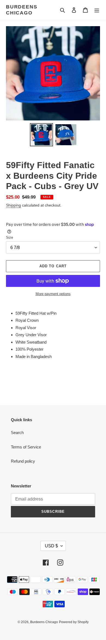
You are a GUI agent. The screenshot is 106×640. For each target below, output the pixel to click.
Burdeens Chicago (21, 10)
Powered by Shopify (74, 622)
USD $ (51, 546)
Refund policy (23, 461)
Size (9, 237)
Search (17, 432)
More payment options (53, 294)
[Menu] (96, 10)
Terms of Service (26, 447)
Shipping (13, 205)
